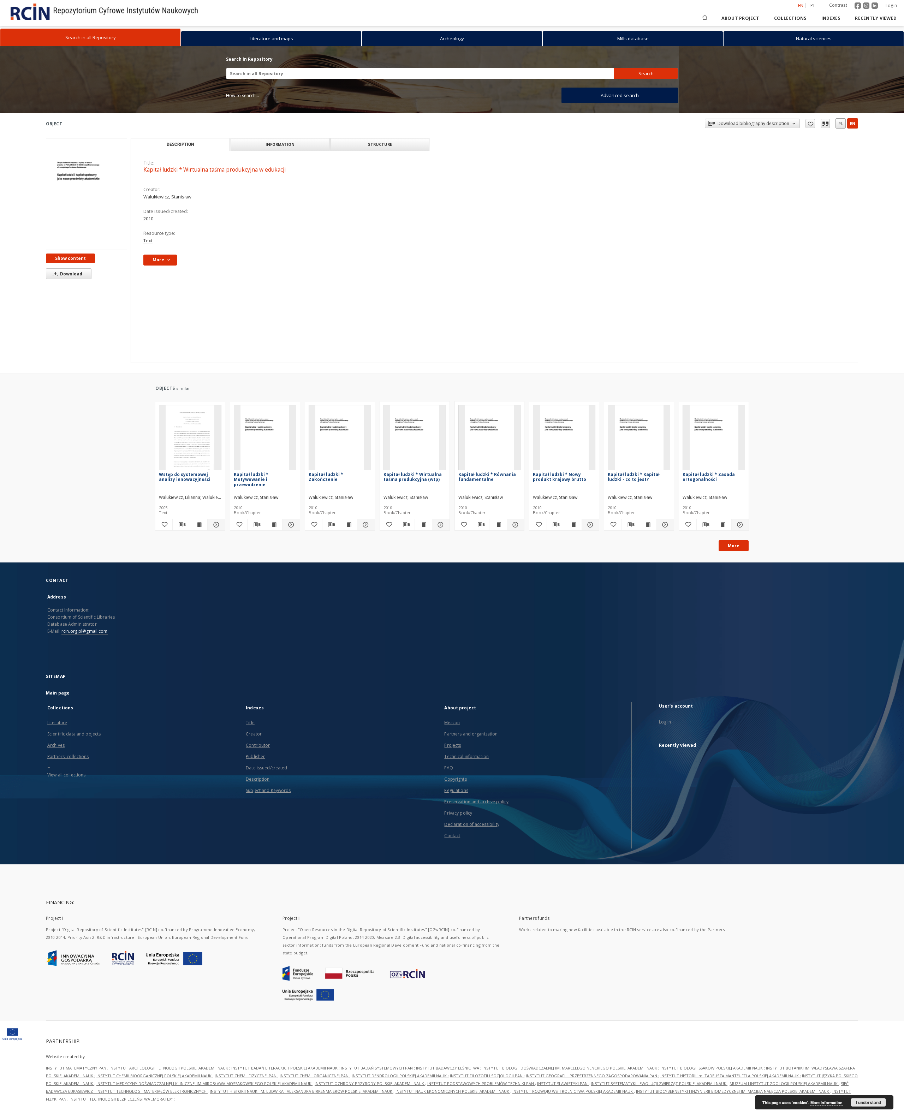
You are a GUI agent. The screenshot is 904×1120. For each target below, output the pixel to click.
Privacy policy (458, 813)
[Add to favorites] (810, 123)
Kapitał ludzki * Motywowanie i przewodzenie (251, 479)
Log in (665, 722)
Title (250, 723)
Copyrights (455, 779)
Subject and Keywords (268, 790)
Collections (790, 18)
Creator (254, 734)
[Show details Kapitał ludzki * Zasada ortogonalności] (739, 524)
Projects (452, 745)
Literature (57, 723)
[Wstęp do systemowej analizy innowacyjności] (190, 439)
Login (891, 5)
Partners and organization (471, 734)
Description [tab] (180, 144)
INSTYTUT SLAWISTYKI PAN (563, 1083)
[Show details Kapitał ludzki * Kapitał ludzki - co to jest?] (664, 524)
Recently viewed (876, 18)
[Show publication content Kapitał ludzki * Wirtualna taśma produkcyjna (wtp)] (423, 524)
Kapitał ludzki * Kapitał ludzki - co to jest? (634, 476)
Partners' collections (68, 756)
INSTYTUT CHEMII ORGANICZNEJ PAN (315, 1075)
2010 (148, 219)
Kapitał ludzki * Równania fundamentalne (487, 476)
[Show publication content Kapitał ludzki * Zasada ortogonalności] (722, 524)
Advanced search (620, 95)
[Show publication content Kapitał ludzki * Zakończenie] (348, 524)
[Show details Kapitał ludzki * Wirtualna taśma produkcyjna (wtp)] (439, 524)
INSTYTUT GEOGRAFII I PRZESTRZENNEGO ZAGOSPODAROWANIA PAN (592, 1075)
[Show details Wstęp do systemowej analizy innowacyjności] (215, 524)
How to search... (242, 96)
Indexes (830, 18)
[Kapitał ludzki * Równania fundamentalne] (490, 439)
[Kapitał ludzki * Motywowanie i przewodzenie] (265, 439)
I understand (868, 1102)
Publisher (255, 756)
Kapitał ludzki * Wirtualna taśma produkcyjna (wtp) (412, 476)
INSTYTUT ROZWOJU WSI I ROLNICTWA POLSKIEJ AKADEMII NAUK (573, 1091)
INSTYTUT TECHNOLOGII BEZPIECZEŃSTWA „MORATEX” (122, 1099)
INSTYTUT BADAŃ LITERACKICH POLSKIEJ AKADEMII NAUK (285, 1068)
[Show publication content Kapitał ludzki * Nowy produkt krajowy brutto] (572, 524)
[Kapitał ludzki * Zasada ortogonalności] (714, 439)
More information (826, 1102)
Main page (58, 693)
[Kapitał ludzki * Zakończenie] (340, 439)
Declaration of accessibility (471, 824)
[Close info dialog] (825, 123)
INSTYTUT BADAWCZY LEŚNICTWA (448, 1068)
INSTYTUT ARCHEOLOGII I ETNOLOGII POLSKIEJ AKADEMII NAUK (169, 1068)
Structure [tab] (380, 144)
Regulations (456, 790)
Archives (56, 745)
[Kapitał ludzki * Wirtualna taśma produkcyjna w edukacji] (86, 194)
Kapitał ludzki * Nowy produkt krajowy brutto (559, 476)
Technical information (466, 756)
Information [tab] (280, 144)
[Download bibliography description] (181, 524)
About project (740, 18)
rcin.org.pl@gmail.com (84, 631)
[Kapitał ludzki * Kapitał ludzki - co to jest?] (639, 439)
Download (70, 274)
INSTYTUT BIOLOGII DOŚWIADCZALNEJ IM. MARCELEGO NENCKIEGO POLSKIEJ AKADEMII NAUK (570, 1068)
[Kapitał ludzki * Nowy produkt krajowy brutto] (564, 439)
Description (257, 779)
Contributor (258, 745)
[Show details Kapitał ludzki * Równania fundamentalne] (514, 524)
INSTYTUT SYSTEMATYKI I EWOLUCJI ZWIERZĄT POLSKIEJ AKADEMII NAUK (659, 1083)
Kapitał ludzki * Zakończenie (326, 476)
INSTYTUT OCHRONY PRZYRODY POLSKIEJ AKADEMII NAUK (370, 1083)
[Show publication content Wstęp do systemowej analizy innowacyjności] (198, 524)
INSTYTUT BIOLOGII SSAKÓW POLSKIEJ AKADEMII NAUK (712, 1068)
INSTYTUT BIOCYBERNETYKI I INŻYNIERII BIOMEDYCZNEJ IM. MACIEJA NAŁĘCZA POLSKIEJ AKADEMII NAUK (733, 1091)
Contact (452, 836)
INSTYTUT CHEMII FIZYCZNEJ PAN (246, 1075)
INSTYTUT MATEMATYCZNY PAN (76, 1068)
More (733, 546)
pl (812, 5)
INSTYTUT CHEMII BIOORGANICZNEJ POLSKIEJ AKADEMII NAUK (154, 1075)
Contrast (838, 5)
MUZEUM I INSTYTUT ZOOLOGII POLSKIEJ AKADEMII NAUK (784, 1083)
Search (646, 73)
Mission (452, 723)
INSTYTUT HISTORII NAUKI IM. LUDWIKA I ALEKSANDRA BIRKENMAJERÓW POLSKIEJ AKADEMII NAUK (301, 1091)
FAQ (448, 768)
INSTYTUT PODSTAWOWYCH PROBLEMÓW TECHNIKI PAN (481, 1083)
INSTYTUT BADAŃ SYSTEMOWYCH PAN (377, 1068)
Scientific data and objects (74, 734)
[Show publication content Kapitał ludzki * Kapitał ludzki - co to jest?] (647, 524)
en (852, 123)
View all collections (66, 775)
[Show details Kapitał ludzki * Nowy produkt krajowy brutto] (589, 524)
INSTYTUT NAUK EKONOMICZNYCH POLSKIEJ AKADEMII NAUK (453, 1091)
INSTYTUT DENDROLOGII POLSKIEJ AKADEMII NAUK (400, 1075)
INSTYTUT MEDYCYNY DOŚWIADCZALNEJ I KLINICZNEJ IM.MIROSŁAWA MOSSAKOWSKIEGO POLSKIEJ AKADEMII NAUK (204, 1083)
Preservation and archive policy (476, 802)
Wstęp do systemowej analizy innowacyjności (184, 476)
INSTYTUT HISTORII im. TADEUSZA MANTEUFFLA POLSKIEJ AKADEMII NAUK (730, 1075)
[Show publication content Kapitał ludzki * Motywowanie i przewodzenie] (273, 524)
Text (148, 241)
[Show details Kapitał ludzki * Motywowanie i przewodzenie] (289, 524)
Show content (70, 258)
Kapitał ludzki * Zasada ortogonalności (709, 476)
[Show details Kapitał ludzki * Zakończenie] (364, 524)
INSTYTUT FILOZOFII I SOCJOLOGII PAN (487, 1075)
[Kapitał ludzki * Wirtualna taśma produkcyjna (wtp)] (415, 439)
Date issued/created (266, 768)
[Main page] (704, 18)
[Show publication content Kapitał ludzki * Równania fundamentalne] (497, 524)
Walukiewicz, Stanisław (167, 197)
